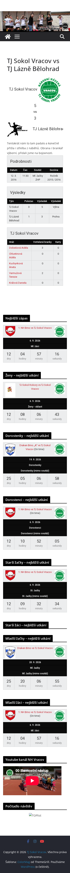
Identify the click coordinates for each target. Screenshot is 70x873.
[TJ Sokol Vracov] (7, 36)
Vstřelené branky (42, 242)
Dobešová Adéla (18, 247)
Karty (58, 242)
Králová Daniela (17, 282)
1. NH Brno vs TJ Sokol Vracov (35, 327)
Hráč (11, 242)
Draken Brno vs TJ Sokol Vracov (35, 648)
